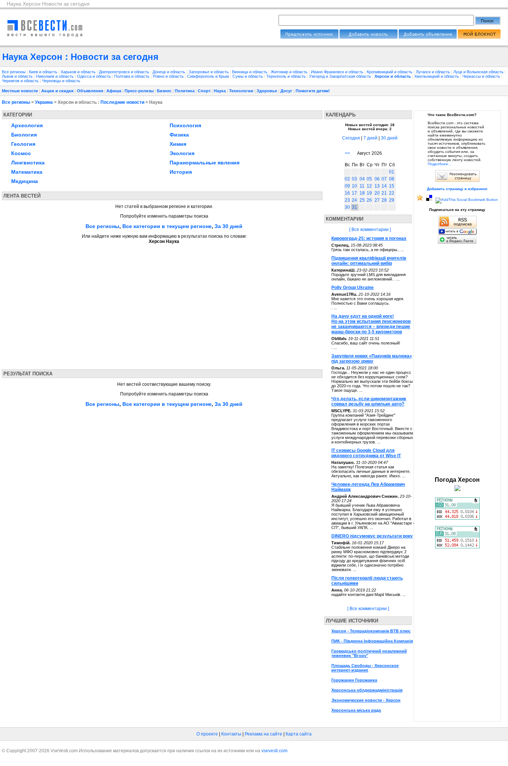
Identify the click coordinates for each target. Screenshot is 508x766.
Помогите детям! (313, 91)
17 (354, 193)
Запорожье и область (209, 72)
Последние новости (122, 102)
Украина (44, 102)
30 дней (389, 138)
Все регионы (14, 72)
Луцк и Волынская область (479, 72)
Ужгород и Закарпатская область (340, 76)
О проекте (207, 734)
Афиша (113, 91)
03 (354, 179)
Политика (184, 91)
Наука (220, 91)
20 (377, 193)
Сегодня (351, 138)
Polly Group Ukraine (352, 287)
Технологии (241, 91)
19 (369, 193)
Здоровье (267, 91)
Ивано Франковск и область (337, 72)
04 (362, 179)
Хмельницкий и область (437, 76)
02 (347, 179)
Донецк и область (169, 72)
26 (369, 200)
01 (391, 171)
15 (391, 186)
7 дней (370, 138)
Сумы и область (248, 76)
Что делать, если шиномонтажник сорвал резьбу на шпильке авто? (368, 401)
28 (384, 200)
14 (384, 186)
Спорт (204, 91)
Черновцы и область (61, 80)
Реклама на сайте (263, 734)
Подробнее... (439, 164)
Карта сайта (299, 734)
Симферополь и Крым (208, 76)
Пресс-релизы (139, 91)
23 (347, 200)
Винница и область (250, 72)
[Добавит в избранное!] (420, 200)
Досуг (286, 91)
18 (362, 193)
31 (354, 207)
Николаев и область (55, 76)
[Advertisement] (71, 304)
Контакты (231, 734)
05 (369, 179)
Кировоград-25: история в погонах (368, 238)
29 (391, 200)
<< (347, 153)
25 (362, 200)
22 (391, 193)
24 (354, 200)
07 (384, 179)
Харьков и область (79, 72)
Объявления (90, 91)
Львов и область (18, 76)
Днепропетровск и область (124, 72)
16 (347, 193)
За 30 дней (228, 226)
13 (377, 186)
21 (384, 193)
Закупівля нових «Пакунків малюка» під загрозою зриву (371, 358)
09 (347, 186)
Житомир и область (290, 72)
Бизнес (164, 91)
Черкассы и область (481, 76)
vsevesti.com (274, 750)
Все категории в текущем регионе (167, 226)
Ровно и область (169, 76)
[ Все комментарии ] (370, 229)
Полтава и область (132, 76)
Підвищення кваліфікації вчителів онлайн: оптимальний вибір (368, 261)
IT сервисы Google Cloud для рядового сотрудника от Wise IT (366, 453)
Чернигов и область (21, 80)
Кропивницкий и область (390, 72)
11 (362, 186)
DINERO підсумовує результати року (372, 536)
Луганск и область (433, 72)
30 (347, 207)
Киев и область (43, 72)
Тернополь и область (286, 76)
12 (369, 186)
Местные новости (20, 91)
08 (391, 179)
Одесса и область (94, 76)
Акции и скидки (57, 91)
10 (354, 186)
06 (377, 179)
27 (377, 200)
